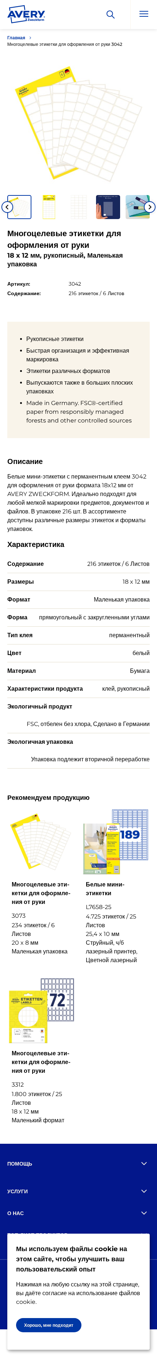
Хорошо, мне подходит (48, 1325)
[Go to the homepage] (26, 15)
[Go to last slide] (7, 207)
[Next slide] (150, 207)
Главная (16, 37)
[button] (19, 207)
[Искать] (110, 14)
